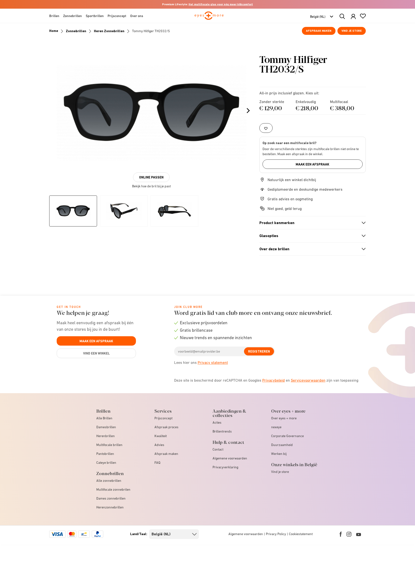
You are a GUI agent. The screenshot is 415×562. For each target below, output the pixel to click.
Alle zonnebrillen (108, 481)
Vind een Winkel (96, 353)
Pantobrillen (105, 454)
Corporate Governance (287, 436)
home (53, 31)
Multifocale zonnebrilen (113, 489)
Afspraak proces (166, 427)
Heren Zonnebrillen (109, 31)
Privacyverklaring (225, 467)
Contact (218, 449)
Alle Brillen (104, 418)
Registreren (259, 351)
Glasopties (310, 235)
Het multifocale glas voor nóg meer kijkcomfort (221, 4)
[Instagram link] (349, 534)
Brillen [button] (54, 16)
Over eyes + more (284, 418)
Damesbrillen (106, 427)
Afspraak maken (318, 30)
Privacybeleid (273, 380)
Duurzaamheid (282, 445)
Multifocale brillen (109, 445)
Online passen (151, 177)
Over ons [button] (136, 16)
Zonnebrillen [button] (72, 16)
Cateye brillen (106, 462)
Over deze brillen (310, 249)
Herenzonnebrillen (110, 507)
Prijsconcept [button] (117, 16)
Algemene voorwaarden (230, 458)
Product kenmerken (310, 222)
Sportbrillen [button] (95, 16)
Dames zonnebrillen (111, 498)
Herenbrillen (105, 436)
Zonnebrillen (76, 31)
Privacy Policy (276, 534)
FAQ (157, 462)
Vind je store (352, 30)
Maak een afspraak (312, 164)
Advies (159, 445)
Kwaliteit (160, 436)
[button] (353, 16)
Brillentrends (222, 431)
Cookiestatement (301, 534)
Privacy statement (213, 362)
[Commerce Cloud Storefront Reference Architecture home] (209, 18)
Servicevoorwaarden (308, 380)
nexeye (276, 427)
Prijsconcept (163, 418)
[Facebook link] (341, 534)
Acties (217, 422)
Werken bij (279, 454)
